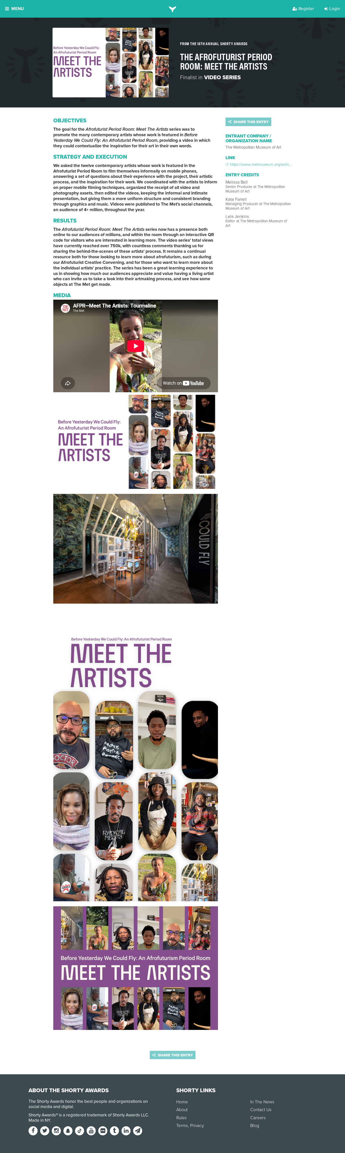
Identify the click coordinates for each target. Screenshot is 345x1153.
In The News (262, 1102)
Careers (258, 1117)
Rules (181, 1117)
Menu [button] (17, 8)
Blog (254, 1125)
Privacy (197, 1125)
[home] (173, 9)
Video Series (222, 77)
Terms (182, 1125)
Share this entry (251, 122)
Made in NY (39, 1120)
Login (334, 8)
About (182, 1109)
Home (182, 1102)
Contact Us (261, 1109)
